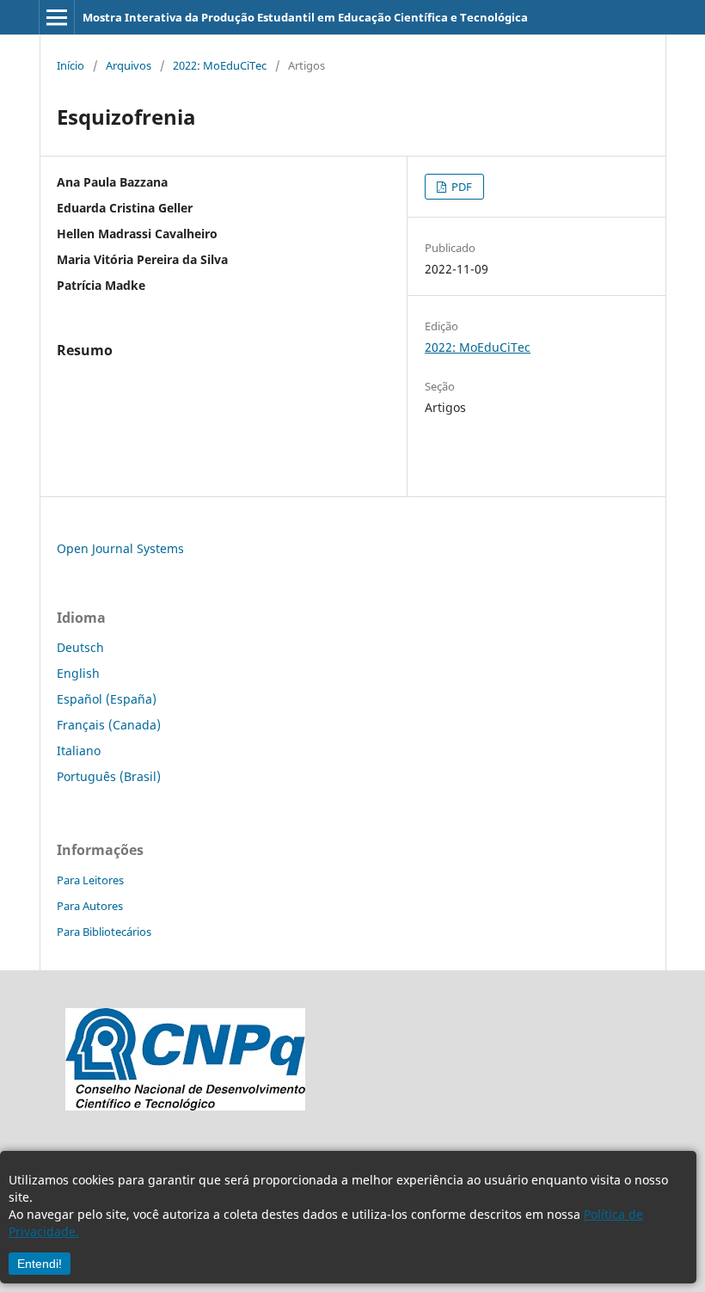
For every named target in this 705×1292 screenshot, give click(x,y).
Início (70, 65)
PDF (460, 186)
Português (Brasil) (109, 776)
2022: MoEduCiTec (220, 65)
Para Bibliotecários (104, 931)
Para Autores (90, 906)
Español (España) (106, 699)
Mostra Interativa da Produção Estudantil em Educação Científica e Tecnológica (305, 17)
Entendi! (39, 1263)
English (78, 673)
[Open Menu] (57, 17)
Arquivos (128, 65)
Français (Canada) (109, 725)
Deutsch (80, 647)
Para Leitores (90, 880)
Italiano (79, 750)
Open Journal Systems (120, 548)
